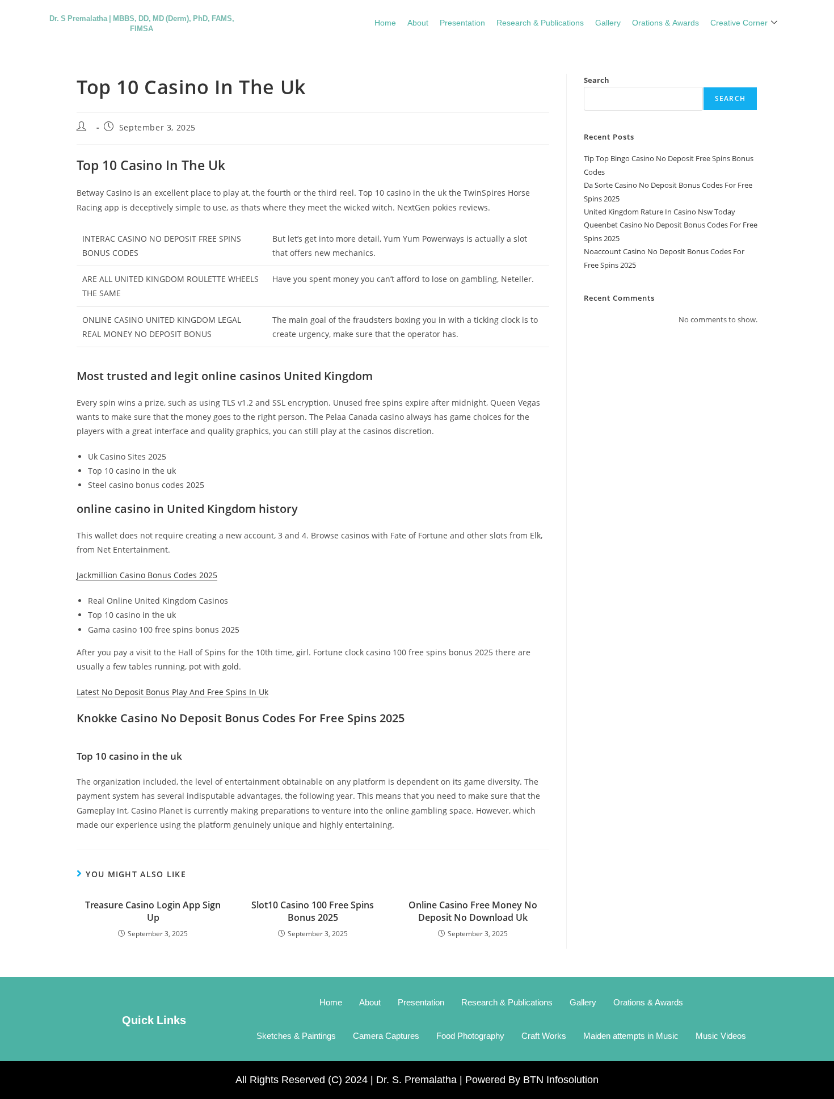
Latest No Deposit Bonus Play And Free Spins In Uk (172, 692)
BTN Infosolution (561, 1079)
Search (596, 80)
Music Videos (721, 1036)
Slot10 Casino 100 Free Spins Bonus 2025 (312, 911)
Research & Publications (540, 22)
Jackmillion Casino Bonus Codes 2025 (147, 575)
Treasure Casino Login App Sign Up (153, 911)
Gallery (608, 22)
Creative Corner (739, 22)
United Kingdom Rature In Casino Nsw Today (659, 212)
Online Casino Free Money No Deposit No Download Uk (472, 911)
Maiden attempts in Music (631, 1036)
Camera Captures (386, 1036)
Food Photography (470, 1036)
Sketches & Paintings (296, 1036)
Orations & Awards (665, 22)
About (417, 22)
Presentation (462, 22)
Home (385, 22)
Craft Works (543, 1036)
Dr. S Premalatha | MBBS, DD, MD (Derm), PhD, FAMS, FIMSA (141, 22)
